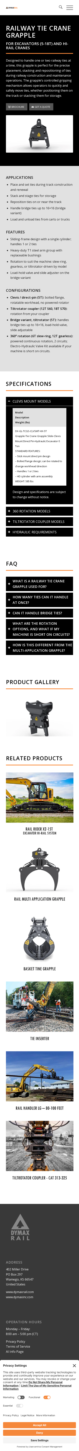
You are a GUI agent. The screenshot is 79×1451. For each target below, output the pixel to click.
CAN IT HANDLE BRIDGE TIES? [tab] (37, 613)
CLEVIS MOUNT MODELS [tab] (32, 401)
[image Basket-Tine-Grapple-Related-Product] (41, 947)
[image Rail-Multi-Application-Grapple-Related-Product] (41, 877)
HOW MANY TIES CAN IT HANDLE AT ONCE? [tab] (40, 600)
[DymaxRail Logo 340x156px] (33, 7)
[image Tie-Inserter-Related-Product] (41, 1016)
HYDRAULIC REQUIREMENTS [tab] (35, 532)
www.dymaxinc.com (19, 1297)
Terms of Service (18, 1346)
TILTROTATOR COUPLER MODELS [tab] (38, 521)
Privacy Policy (15, 1341)
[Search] (59, 7)
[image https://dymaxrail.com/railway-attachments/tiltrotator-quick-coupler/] (41, 1156)
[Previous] (14, 716)
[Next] (64, 716)
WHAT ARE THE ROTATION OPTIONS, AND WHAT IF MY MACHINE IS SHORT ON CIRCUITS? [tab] (41, 629)
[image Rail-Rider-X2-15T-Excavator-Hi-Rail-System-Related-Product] (41, 807)
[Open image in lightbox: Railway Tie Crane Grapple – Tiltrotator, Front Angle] (69, 734)
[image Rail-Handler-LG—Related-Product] (41, 1086)
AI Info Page (15, 1352)
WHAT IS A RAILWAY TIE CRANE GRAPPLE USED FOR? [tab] (39, 584)
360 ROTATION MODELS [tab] (31, 511)
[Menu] (68, 7)
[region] (39, 455)
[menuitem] (59, 7)
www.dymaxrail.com (20, 1292)
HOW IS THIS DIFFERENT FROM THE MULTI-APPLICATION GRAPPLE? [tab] (42, 648)
